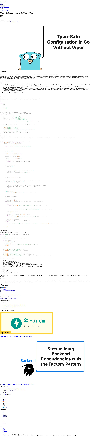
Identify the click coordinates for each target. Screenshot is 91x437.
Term (3, 428)
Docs (3, 411)
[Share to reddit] (4, 287)
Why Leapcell (5, 415)
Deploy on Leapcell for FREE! (5, 300)
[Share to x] (0, 287)
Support (4, 413)
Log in (1, 7)
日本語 (11, 21)
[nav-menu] (1, 8)
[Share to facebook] (2, 287)
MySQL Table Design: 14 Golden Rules (9, 306)
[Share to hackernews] (8, 287)
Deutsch (18, 21)
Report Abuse (5, 431)
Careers (4, 422)
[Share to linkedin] (3, 287)
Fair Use (4, 430)
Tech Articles (5, 416)
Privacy (4, 429)
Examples (4, 414)
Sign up (6, 7)
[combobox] (2, 6)
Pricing (4, 412)
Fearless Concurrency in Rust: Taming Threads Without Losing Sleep (14, 305)
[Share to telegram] (5, 287)
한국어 (14, 21)
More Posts (4, 308)
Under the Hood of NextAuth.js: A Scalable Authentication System (14, 388)
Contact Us (4, 423)
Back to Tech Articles (5, 10)
